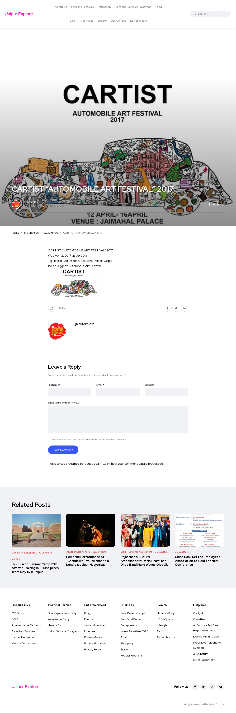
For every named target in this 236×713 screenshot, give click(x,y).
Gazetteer (199, 619)
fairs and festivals (95, 625)
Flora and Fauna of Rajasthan (133, 7)
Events (88, 619)
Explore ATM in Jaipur (206, 636)
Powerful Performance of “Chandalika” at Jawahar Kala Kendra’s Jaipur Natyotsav (87, 561)
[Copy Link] (223, 205)
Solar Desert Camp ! (133, 613)
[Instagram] (212, 686)
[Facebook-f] (194, 686)
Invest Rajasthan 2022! (134, 631)
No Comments (57, 206)
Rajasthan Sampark (23, 631)
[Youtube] (220, 686)
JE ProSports (165, 619)
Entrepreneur (129, 625)
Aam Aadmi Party (58, 619)
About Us (61, 7)
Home (15, 232)
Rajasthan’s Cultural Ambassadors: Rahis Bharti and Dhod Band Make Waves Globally (144, 561)
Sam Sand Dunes (131, 619)
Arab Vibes (86, 20)
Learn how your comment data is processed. (133, 464)
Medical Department (24, 643)
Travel (124, 649)
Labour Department (24, 637)
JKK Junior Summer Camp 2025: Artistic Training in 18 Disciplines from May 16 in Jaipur (35, 568)
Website (149, 384)
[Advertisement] (118, 53)
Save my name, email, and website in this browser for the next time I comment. (88, 439)
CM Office (18, 613)
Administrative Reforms (26, 625)
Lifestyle (89, 631)
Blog (72, 20)
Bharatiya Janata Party (62, 613)
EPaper (102, 20)
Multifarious (31, 232)
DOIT (15, 619)
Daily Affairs (118, 20)
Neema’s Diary (165, 613)
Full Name (54, 384)
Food (158, 7)
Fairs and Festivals (82, 7)
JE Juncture (50, 232)
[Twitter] (203, 686)
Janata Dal (55, 625)
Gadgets (198, 613)
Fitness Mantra (93, 637)
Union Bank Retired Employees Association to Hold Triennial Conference (197, 561)
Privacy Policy (92, 649)
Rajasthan (104, 7)
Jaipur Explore (19, 13)
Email (100, 384)
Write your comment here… (64, 402)
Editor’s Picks (138, 20)
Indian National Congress (63, 631)
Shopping (127, 643)
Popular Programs (95, 643)
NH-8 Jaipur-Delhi (204, 660)
